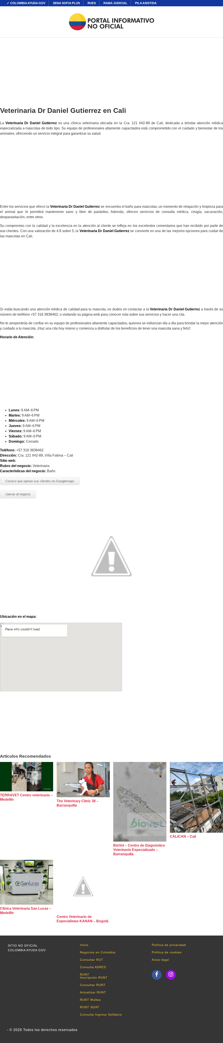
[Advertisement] (111, 70)
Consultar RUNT (93, 985)
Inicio (84, 945)
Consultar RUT (91, 959)
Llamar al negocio (17, 494)
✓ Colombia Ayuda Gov (26, 3)
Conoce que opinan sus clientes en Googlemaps (39, 481)
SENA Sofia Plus (66, 3)
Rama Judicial (115, 3)
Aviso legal (160, 959)
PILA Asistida (146, 3)
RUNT (84, 974)
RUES (92, 3)
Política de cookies (167, 952)
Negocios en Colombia (97, 952)
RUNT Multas (90, 999)
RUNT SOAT (89, 1007)
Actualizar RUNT (93, 992)
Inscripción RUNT (94, 977)
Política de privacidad (169, 945)
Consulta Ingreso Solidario (101, 1014)
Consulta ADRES (93, 967)
